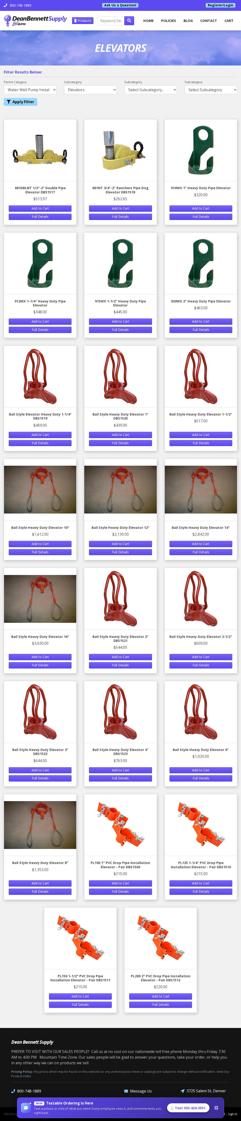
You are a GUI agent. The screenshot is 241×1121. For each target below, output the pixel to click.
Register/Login (220, 5)
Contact (208, 20)
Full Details (40, 216)
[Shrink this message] (216, 1108)
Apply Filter (23, 101)
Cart (229, 20)
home (148, 20)
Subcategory (73, 82)
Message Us (141, 1091)
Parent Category (15, 82)
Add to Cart (40, 208)
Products (84, 20)
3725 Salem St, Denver (206, 1090)
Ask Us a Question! (120, 5)
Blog (188, 20)
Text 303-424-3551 (190, 1108)
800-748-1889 (29, 1091)
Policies (168, 20)
